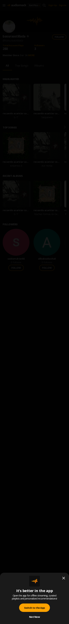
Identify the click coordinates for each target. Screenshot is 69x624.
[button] (34, 312)
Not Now (34, 616)
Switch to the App (34, 607)
